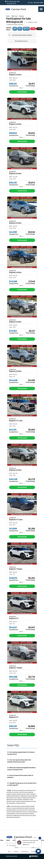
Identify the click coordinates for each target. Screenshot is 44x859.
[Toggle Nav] (41, 9)
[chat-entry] (38, 851)
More (21, 88)
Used (8, 840)
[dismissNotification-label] (40, 838)
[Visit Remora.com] (33, 856)
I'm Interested (22, 92)
